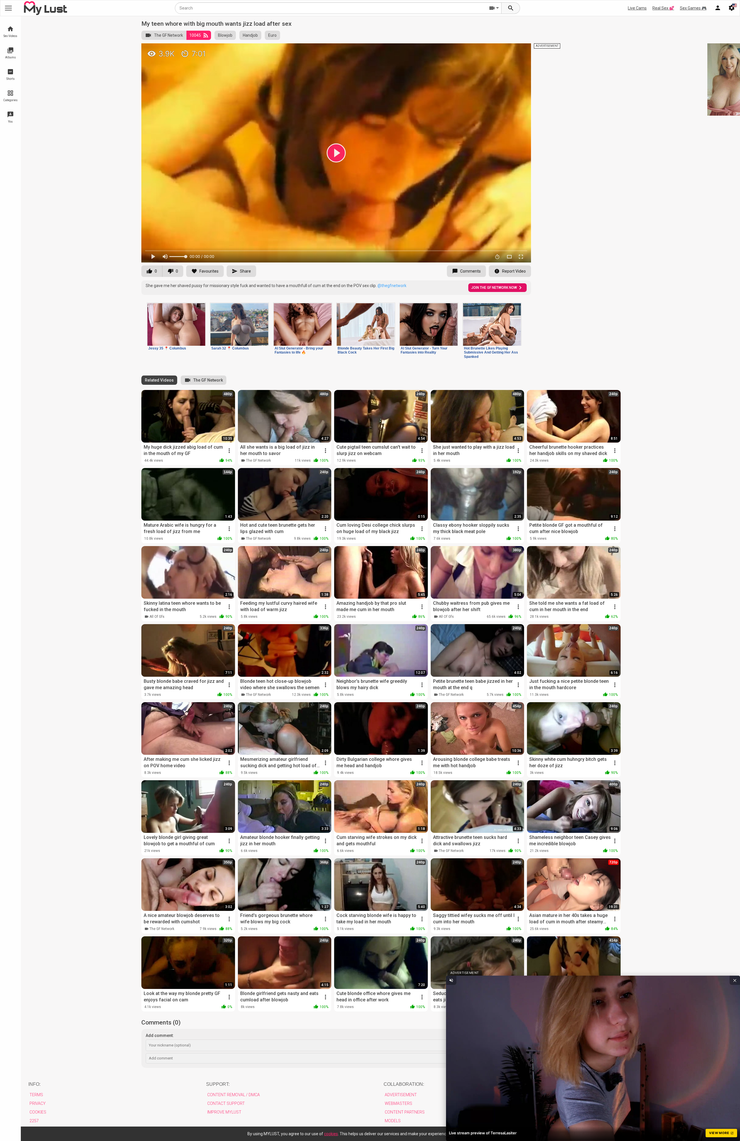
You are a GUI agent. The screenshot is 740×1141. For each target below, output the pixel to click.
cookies (331, 1133)
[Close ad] (735, 980)
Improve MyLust (224, 1112)
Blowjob (225, 35)
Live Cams (637, 8)
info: (34, 1084)
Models (393, 1120)
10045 (195, 35)
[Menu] (718, 8)
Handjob (250, 35)
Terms (36, 1094)
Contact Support (226, 1103)
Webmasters (398, 1103)
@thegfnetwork (392, 285)
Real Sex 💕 (663, 8)
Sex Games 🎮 (693, 8)
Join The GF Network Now (494, 288)
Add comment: (160, 1035)
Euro (272, 35)
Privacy (37, 1103)
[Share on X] (520, 50)
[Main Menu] (8, 8)
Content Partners (405, 1112)
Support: (218, 1084)
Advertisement (401, 1094)
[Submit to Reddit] (508, 50)
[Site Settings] (731, 8)
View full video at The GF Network (459, 50)
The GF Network (168, 35)
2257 (34, 1120)
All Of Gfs (156, 617)
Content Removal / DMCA (233, 1094)
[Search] (511, 8)
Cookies (37, 1112)
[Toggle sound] (451, 980)
